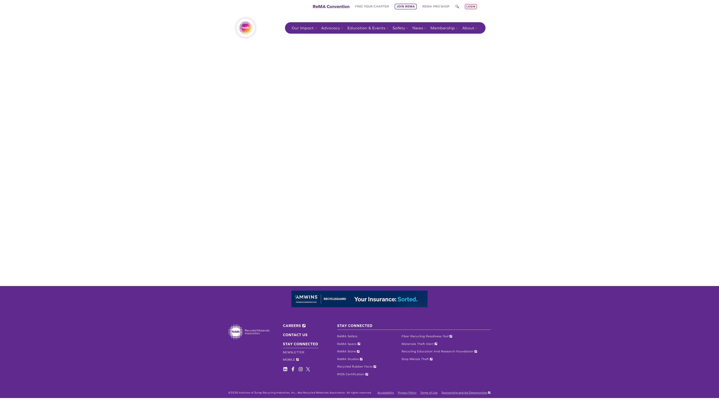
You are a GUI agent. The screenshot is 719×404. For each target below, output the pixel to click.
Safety (399, 28)
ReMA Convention (331, 6)
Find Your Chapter (372, 6)
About (468, 28)
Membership (442, 28)
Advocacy (330, 28)
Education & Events (366, 28)
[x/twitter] (308, 369)
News (417, 28)
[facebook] (285, 369)
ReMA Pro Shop (436, 6)
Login (470, 6)
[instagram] (300, 369)
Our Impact (303, 28)
